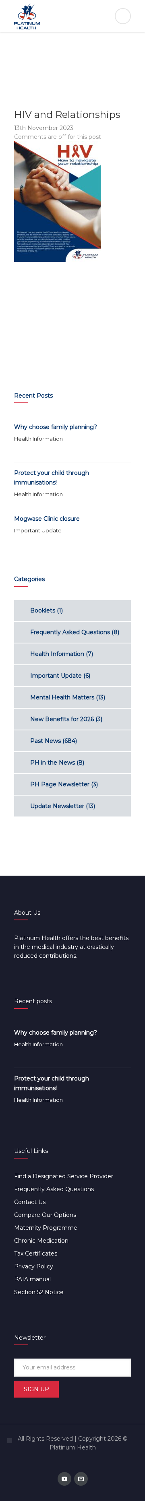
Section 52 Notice (39, 1292)
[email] (81, 1479)
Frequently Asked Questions (70, 632)
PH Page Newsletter (59, 784)
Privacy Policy (33, 1266)
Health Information (38, 438)
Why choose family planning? (55, 427)
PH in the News (52, 762)
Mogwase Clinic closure (47, 518)
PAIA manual (32, 1279)
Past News (45, 740)
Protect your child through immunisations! (51, 477)
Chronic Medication (41, 1240)
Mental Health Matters (62, 697)
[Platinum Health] (72, 16)
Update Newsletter (57, 806)
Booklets (42, 610)
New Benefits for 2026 (62, 719)
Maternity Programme (45, 1227)
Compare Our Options (45, 1215)
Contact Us (30, 1202)
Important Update (38, 530)
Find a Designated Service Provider (63, 1176)
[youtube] (64, 1479)
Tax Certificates (35, 1253)
